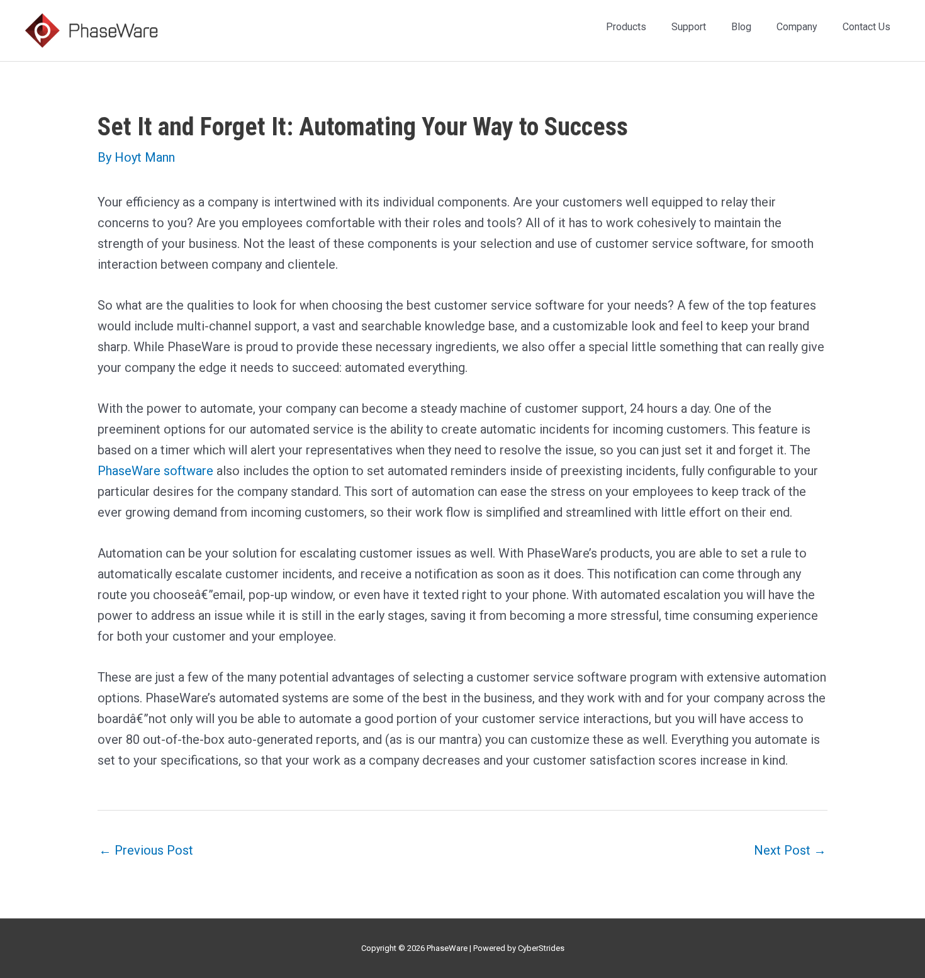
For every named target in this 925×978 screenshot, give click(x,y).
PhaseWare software (155, 470)
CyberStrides (541, 948)
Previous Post (146, 850)
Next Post (790, 850)
